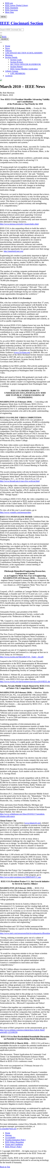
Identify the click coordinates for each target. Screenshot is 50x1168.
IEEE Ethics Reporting (14, 1142)
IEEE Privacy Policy (13, 1147)
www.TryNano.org (22, 352)
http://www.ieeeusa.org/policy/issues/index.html (19, 224)
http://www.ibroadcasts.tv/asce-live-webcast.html (19, 481)
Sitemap (8, 1135)
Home (7, 46)
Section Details (11, 57)
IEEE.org (9, 3)
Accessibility (10, 1137)
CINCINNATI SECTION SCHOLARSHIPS (23, 53)
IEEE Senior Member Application (24, 69)
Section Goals (16, 60)
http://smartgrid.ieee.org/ (13, 251)
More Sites (9, 12)
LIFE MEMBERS (17, 73)
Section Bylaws (16, 62)
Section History (16, 66)
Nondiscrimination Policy (15, 1140)
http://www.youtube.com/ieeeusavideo (15, 512)
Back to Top (5, 1167)
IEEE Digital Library (16, 5)
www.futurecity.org (32, 823)
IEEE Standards (11, 8)
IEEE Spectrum (11, 10)
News (7, 48)
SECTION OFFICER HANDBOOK (25, 64)
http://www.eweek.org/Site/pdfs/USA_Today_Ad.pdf (21, 657)
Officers (8, 50)
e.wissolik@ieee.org (8, 1129)
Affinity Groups (11, 71)
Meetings (9, 55)
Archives (8, 76)
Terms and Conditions (14, 1144)
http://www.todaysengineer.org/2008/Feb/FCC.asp (20, 877)
